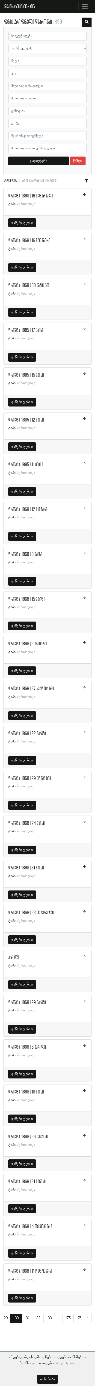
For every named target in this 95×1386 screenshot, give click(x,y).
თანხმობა (47, 1379)
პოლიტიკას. (65, 1363)
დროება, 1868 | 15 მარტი (26, 599)
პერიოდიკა (26, 204)
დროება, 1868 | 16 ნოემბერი (29, 241)
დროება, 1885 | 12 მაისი (26, 420)
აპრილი (14, 958)
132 (38, 1318)
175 (68, 1318)
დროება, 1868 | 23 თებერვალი (31, 913)
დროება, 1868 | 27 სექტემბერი (31, 689)
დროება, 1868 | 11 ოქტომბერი (30, 1271)
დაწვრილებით (22, 223)
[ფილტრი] (87, 22)
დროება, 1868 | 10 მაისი (26, 1092)
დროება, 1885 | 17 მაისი (26, 330)
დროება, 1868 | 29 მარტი (27, 1003)
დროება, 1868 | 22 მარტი (27, 734)
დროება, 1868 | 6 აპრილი (27, 1047)
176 (78, 1318)
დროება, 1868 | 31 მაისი (26, 868)
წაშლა (78, 161)
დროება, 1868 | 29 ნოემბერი (29, 779)
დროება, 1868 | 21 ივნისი (27, 1182)
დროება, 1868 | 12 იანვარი (28, 510)
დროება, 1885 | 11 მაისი (25, 465)
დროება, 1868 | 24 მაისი (26, 823)
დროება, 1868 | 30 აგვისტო (28, 286)
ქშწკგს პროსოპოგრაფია (20, 6)
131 (26, 1318)
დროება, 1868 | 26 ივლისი (28, 1137)
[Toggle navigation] (84, 6)
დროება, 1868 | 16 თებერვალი (30, 196)
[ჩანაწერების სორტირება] (87, 181)
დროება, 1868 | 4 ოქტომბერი (30, 1227)
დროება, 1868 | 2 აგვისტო (27, 644)
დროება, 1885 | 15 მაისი (26, 375)
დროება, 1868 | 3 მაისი (25, 554)
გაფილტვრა (38, 161)
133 (49, 1318)
